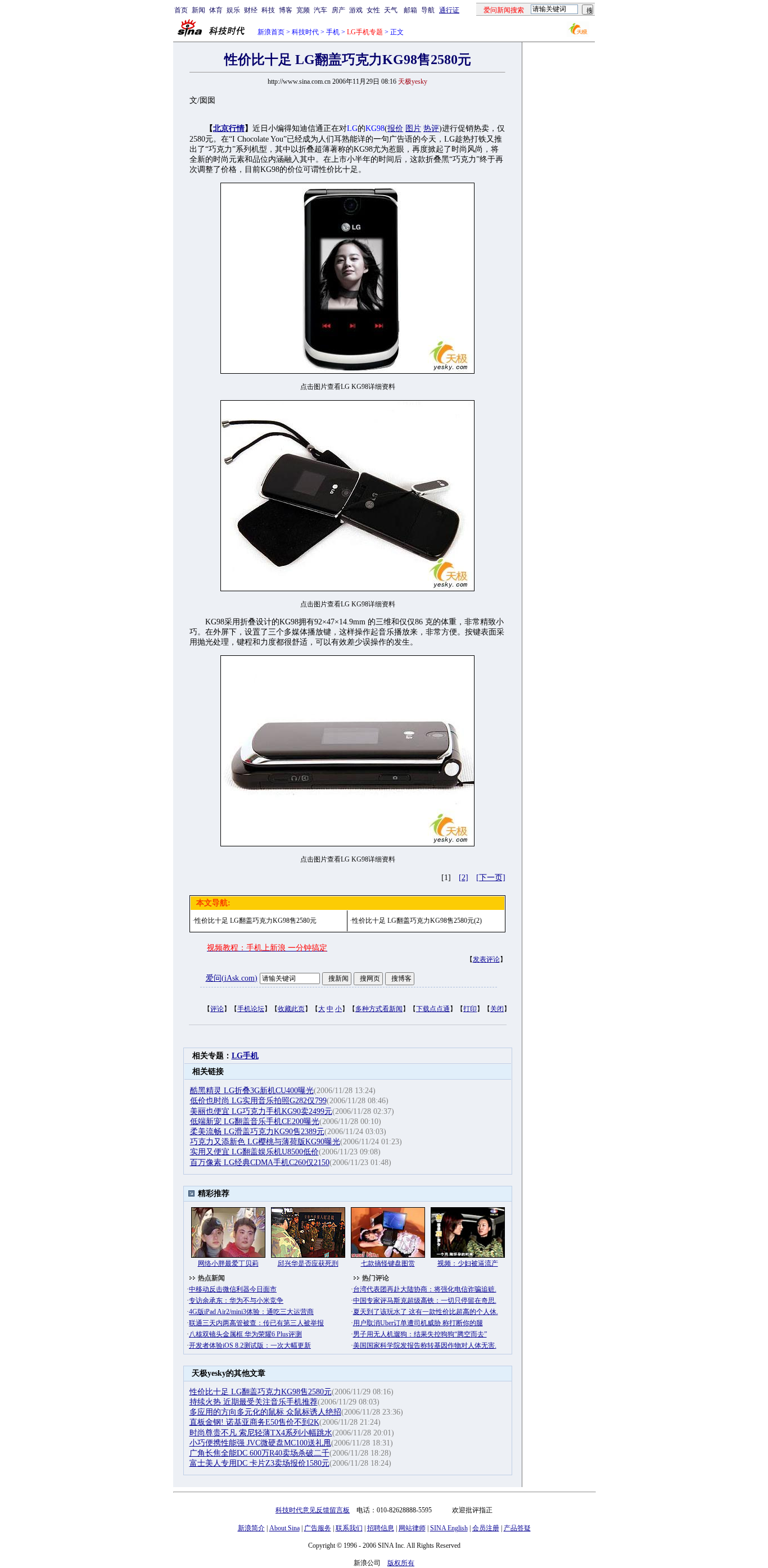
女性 (373, 10)
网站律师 (412, 1528)
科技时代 (305, 32)
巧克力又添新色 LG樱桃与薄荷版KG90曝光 (265, 1142)
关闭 (497, 1009)
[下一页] (490, 877)
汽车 (320, 10)
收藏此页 (291, 1009)
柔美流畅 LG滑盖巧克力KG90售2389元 (257, 1131)
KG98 (375, 128)
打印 (470, 1009)
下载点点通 (433, 1009)
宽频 (303, 10)
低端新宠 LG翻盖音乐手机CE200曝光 (254, 1121)
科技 (268, 10)
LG (352, 128)
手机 (333, 32)
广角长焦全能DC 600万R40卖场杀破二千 (259, 1453)
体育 (216, 10)
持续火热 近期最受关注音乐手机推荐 (253, 1402)
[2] (463, 877)
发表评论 (486, 959)
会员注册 (485, 1528)
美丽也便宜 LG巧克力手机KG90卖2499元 (261, 1111)
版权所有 (400, 1563)
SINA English (449, 1528)
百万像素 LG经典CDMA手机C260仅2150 (259, 1162)
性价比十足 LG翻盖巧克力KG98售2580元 (256, 921)
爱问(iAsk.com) (231, 978)
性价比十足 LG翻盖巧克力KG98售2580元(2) (417, 921)
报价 (395, 128)
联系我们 (349, 1528)
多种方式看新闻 (379, 1009)
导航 (428, 10)
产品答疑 (517, 1528)
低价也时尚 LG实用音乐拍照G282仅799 (258, 1100)
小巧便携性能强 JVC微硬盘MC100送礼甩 (260, 1443)
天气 (390, 10)
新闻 (198, 10)
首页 (181, 10)
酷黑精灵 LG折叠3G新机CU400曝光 (252, 1090)
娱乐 (233, 10)
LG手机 (245, 1056)
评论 (217, 1009)
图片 (413, 128)
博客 (285, 10)
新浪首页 (270, 32)
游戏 (356, 10)
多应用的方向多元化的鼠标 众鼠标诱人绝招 (265, 1412)
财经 (250, 10)
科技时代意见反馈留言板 (312, 1510)
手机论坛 (250, 1009)
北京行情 (229, 128)
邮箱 (410, 10)
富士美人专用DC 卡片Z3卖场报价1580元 (259, 1463)
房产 (338, 10)
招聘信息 (380, 1528)
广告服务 (317, 1528)
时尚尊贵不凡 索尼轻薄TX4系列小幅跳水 (260, 1433)
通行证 (449, 10)
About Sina (284, 1528)
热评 (431, 128)
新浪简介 (251, 1528)
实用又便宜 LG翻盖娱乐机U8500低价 (254, 1152)
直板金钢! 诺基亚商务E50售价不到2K (254, 1422)
